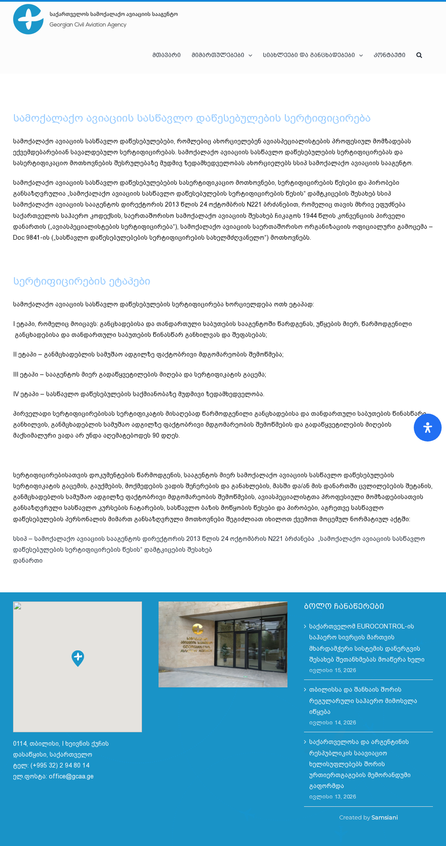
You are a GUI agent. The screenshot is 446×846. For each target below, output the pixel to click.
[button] (419, 55)
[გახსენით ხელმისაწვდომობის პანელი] (428, 428)
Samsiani (385, 817)
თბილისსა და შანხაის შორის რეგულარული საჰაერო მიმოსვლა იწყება (363, 700)
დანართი (28, 560)
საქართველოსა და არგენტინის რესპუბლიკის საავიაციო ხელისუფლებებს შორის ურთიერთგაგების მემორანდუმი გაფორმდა (360, 763)
